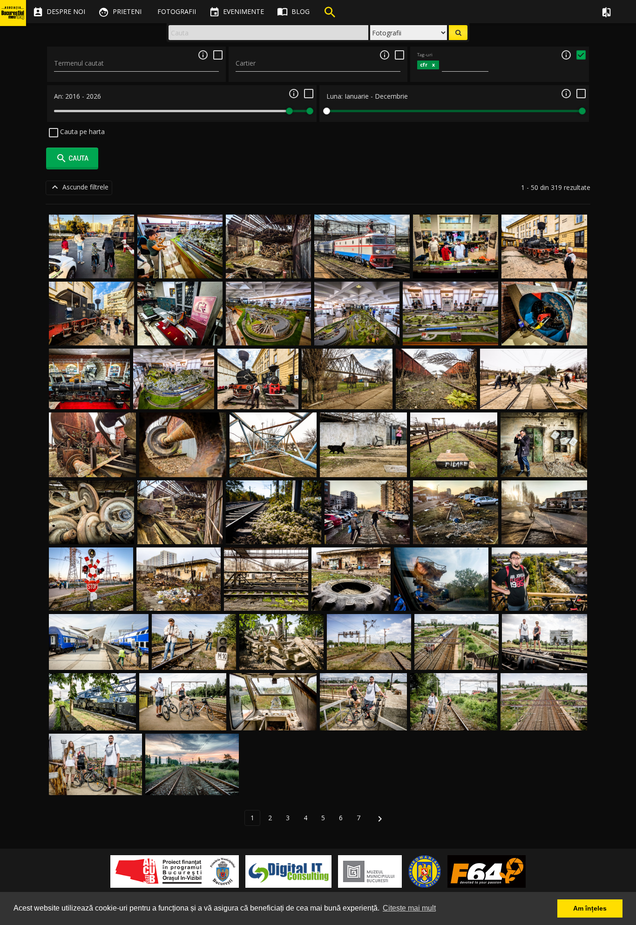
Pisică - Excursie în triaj (363, 466)
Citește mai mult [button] (409, 908)
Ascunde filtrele (78, 187)
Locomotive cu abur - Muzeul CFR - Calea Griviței (544, 258)
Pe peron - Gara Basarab (98, 658)
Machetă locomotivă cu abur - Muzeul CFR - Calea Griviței (89, 389)
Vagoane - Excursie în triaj (92, 466)
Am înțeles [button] (590, 908)
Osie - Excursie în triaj (183, 466)
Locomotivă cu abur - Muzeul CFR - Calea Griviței (91, 325)
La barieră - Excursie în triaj (533, 397)
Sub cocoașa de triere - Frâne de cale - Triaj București (544, 649)
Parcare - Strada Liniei (367, 533)
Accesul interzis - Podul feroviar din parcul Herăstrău (282, 649)
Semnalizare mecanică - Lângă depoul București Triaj (369, 649)
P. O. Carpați (457, 658)
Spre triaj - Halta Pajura (182, 719)
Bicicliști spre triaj (454, 719)
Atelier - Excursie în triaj (543, 466)
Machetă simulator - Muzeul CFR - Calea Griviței (180, 325)
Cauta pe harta (81, 131)
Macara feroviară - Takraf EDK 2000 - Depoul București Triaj (92, 710)
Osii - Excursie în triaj (268, 267)
